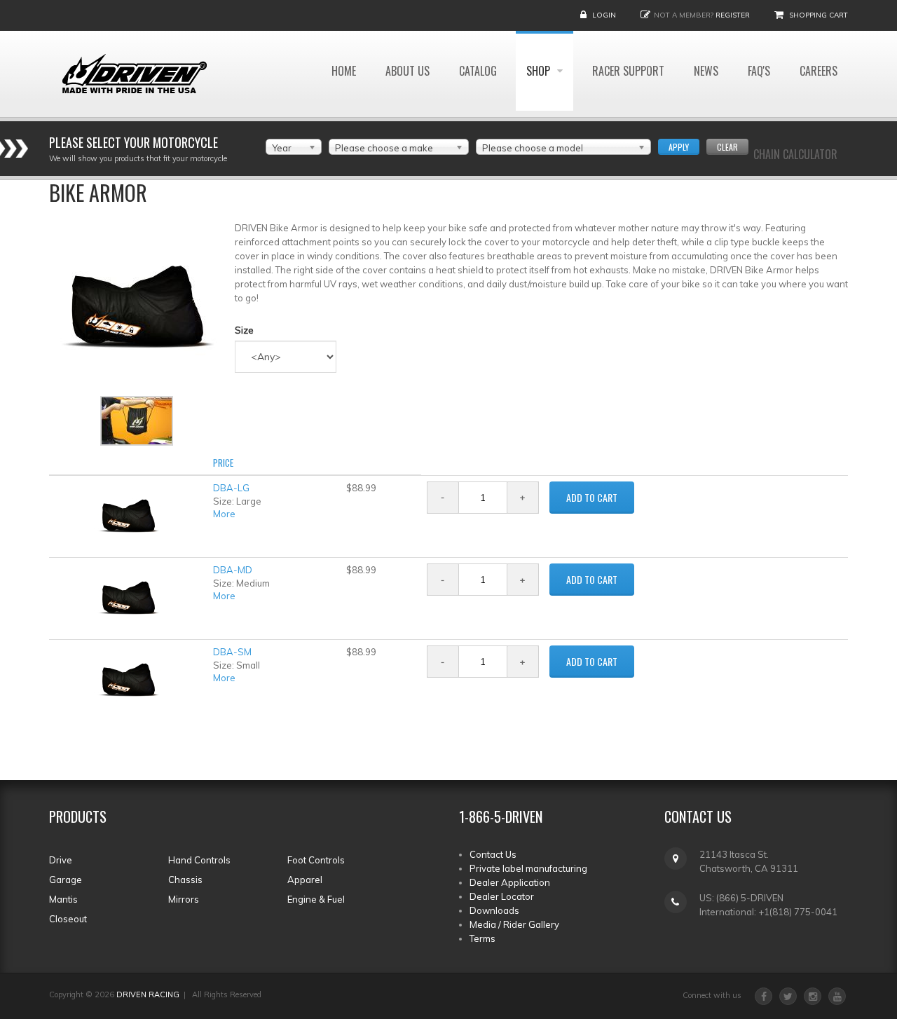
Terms (482, 938)
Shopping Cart (818, 15)
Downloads (494, 910)
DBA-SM (232, 651)
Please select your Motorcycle (133, 142)
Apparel (304, 879)
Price (223, 463)
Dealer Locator (502, 896)
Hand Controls (199, 860)
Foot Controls (316, 860)
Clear (727, 147)
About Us (407, 70)
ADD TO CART (591, 497)
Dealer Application (510, 882)
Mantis (63, 899)
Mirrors (183, 899)
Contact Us (493, 854)
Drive (60, 860)
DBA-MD (232, 569)
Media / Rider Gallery (514, 924)
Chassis (185, 879)
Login (604, 15)
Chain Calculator (795, 154)
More (224, 513)
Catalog (478, 70)
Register (732, 15)
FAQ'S (759, 70)
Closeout (68, 918)
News (706, 70)
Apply (679, 147)
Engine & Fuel (316, 899)
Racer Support (628, 70)
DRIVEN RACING (147, 994)
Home (343, 70)
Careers (818, 70)
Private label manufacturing (528, 868)
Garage (65, 879)
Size (244, 330)
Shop (539, 70)
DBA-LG (231, 487)
